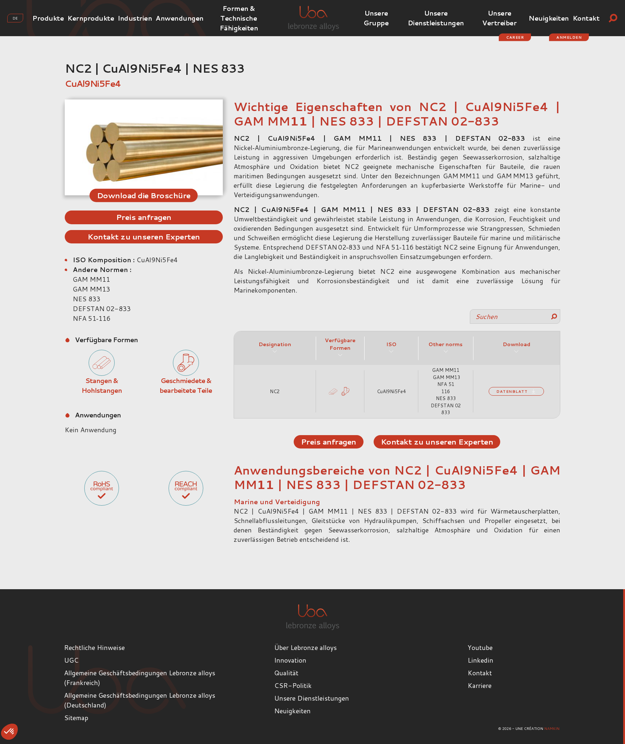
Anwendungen (180, 18)
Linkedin (480, 660)
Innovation (290, 660)
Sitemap (76, 717)
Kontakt (586, 18)
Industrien (135, 18)
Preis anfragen (143, 217)
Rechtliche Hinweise (94, 647)
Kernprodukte (90, 18)
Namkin (552, 728)
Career (515, 37)
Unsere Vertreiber (499, 17)
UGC (71, 660)
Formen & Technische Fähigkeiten (239, 18)
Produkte (48, 18)
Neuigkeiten (548, 18)
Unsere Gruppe (375, 17)
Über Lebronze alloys (305, 647)
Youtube (480, 647)
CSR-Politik (293, 685)
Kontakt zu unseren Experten (144, 236)
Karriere (480, 685)
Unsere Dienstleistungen (436, 17)
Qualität (286, 672)
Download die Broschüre (144, 195)
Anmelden (569, 37)
